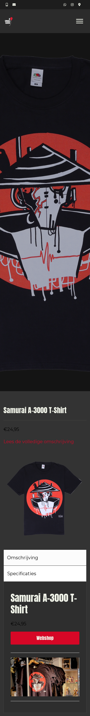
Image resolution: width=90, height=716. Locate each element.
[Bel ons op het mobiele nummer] (7, 4)
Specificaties (21, 573)
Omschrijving (22, 557)
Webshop (45, 638)
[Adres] (79, 4)
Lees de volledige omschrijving (38, 441)
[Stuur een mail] (14, 4)
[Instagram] (72, 4)
